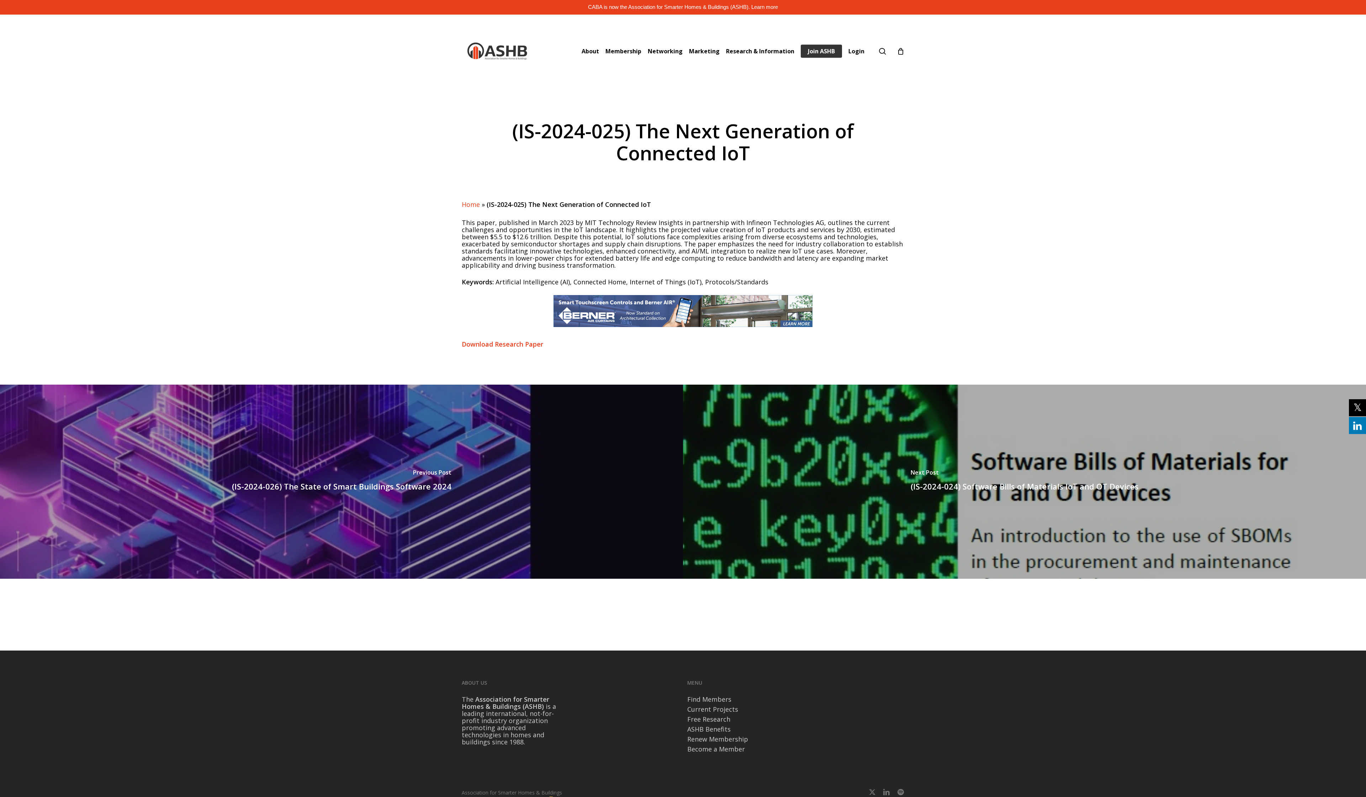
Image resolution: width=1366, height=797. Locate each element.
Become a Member (716, 749)
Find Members (709, 699)
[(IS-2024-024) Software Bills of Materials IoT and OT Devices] (1024, 482)
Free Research (708, 719)
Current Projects (712, 709)
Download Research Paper (502, 344)
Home (471, 204)
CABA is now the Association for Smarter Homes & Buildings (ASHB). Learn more (683, 7)
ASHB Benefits (709, 729)
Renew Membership (717, 739)
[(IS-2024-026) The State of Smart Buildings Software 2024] (341, 482)
